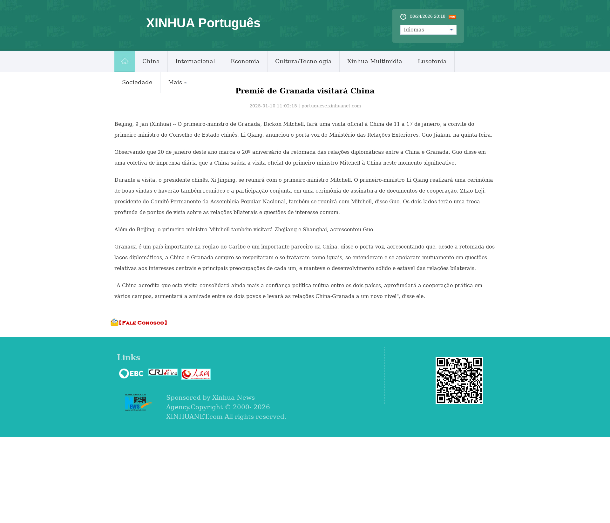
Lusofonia (432, 61)
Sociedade (137, 82)
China (151, 61)
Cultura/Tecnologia (303, 61)
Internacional (195, 61)
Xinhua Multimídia (374, 61)
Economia (245, 61)
